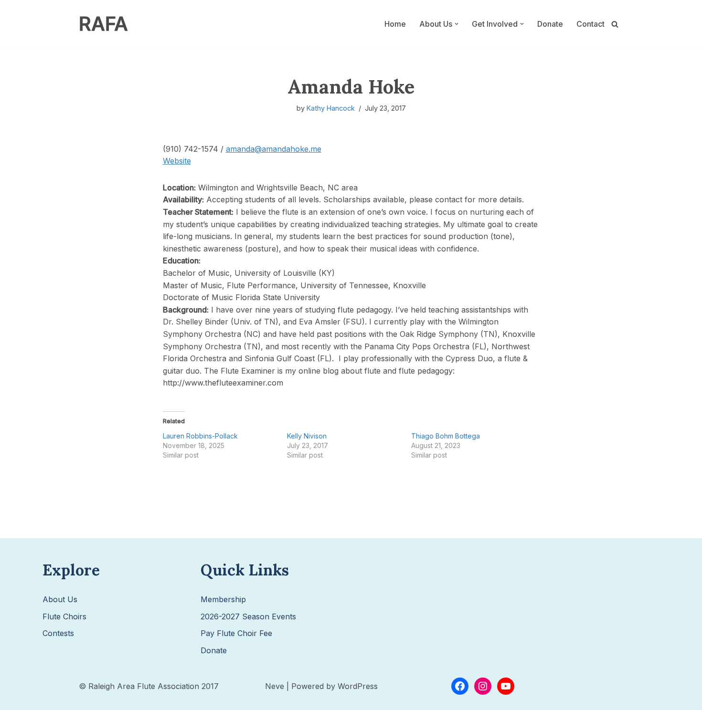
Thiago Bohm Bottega (445, 436)
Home (395, 24)
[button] (456, 24)
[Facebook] (459, 686)
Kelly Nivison (307, 436)
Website (177, 161)
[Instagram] (482, 686)
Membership (223, 599)
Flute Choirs (64, 616)
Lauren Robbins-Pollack (200, 436)
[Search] (614, 24)
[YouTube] (505, 686)
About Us (60, 599)
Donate (550, 24)
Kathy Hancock (331, 108)
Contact (590, 24)
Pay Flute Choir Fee (236, 633)
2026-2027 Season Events (248, 616)
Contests (58, 633)
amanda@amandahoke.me (273, 149)
